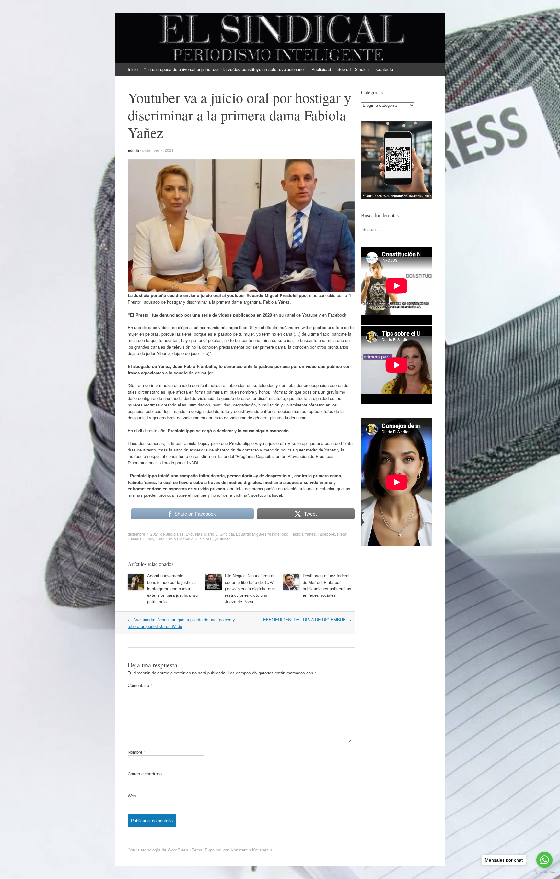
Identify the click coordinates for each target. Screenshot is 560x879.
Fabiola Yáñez (303, 534)
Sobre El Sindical (353, 69)
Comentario (140, 685)
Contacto (384, 69)
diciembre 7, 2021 (158, 150)
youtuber (222, 538)
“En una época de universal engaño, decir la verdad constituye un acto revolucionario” (224, 69)
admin (133, 150)
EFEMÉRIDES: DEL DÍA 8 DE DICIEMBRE (307, 620)
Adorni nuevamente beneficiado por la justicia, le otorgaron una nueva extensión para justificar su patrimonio (172, 589)
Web (132, 796)
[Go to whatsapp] (544, 860)
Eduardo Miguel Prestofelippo (262, 534)
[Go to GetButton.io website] (544, 872)
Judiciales (175, 534)
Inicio (133, 69)
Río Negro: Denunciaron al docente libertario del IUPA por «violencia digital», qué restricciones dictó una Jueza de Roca (250, 589)
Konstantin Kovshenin (251, 850)
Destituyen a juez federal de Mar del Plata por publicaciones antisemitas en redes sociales (327, 585)
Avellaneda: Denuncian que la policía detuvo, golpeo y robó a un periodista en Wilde (181, 623)
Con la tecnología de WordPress (158, 850)
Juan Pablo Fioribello (174, 538)
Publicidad (321, 69)
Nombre (136, 752)
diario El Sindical (219, 534)
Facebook (326, 534)
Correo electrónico (146, 774)
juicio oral (204, 538)
